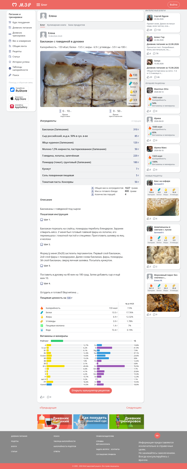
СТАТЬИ (14, 451)
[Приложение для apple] (21, 98)
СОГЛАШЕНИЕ (102, 454)
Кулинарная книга (56, 25)
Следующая (133, 407)
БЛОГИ (14, 446)
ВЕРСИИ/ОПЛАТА (103, 444)
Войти (173, 4)
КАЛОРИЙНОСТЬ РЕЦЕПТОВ (65, 446)
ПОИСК (56, 436)
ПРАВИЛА (112, 454)
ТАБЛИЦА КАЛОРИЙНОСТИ (65, 441)
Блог (42, 25)
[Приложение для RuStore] (21, 89)
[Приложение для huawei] (21, 106)
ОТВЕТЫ (57, 451)
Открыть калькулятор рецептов (91, 390)
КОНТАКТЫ (115, 449)
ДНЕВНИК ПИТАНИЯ (19, 436)
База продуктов (76, 25)
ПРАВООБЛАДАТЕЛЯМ (105, 436)
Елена (53, 16)
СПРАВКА (99, 441)
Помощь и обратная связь (21, 82)
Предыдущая (48, 407)
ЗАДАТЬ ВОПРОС (103, 449)
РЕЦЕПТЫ (15, 441)
